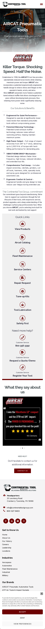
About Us (6, 538)
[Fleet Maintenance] (22, 251)
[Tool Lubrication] (22, 305)
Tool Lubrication (22, 310)
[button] (42, 594)
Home (4, 535)
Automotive (7, 566)
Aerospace (6, 562)
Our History (7, 541)
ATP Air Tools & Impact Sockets (15, 590)
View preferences (22, 624)
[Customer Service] (22, 352)
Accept (22, 612)
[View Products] (22, 224)
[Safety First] (22, 318)
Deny (22, 618)
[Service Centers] (22, 264)
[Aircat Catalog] (22, 237)
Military (5, 575)
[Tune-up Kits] (22, 291)
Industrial (6, 572)
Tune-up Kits (22, 296)
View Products (22, 229)
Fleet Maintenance (23, 256)
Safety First (22, 323)
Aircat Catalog (22, 242)
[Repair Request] (22, 278)
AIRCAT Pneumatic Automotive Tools (17, 587)
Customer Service (22, 357)
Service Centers (22, 269)
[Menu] (41, 4)
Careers (5, 544)
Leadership (6, 548)
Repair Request (22, 283)
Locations (6, 551)
